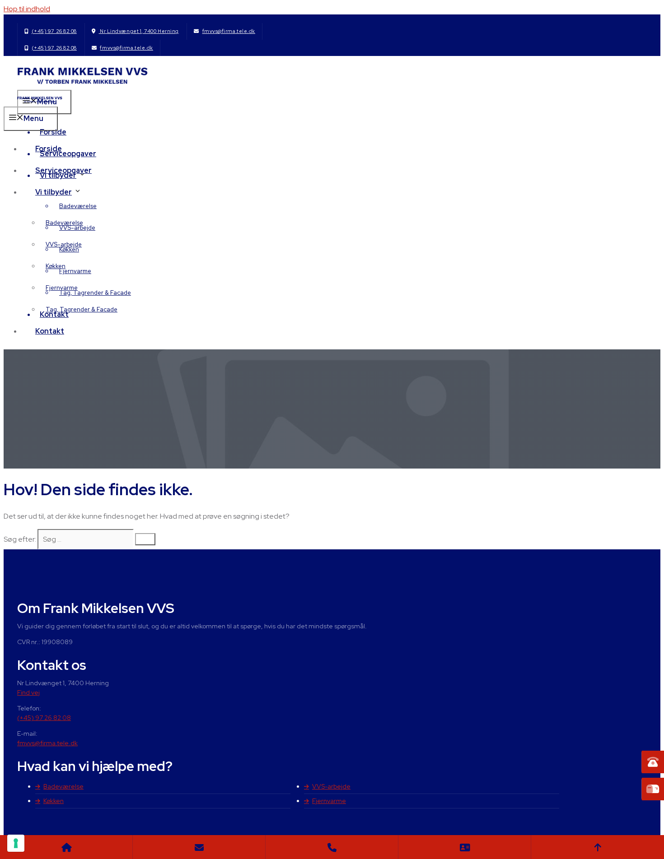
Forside (53, 132)
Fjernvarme (75, 271)
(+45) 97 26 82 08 (54, 31)
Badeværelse (78, 206)
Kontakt (49, 331)
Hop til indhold (27, 9)
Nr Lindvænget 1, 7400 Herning (138, 31)
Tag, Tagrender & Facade (95, 293)
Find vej (28, 692)
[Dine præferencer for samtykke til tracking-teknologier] (15, 843)
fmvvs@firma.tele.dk (228, 31)
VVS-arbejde (64, 244)
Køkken (55, 266)
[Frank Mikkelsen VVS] (39, 101)
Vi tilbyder (53, 192)
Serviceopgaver (63, 170)
